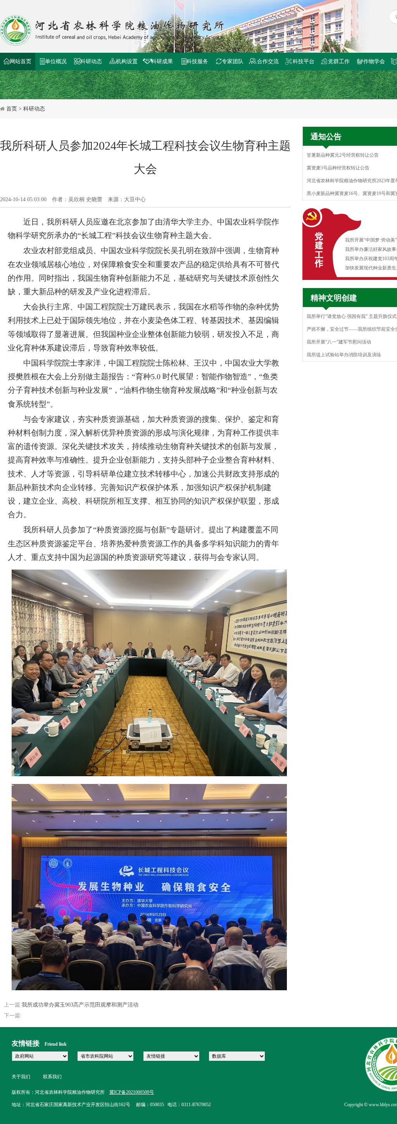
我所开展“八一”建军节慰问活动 (339, 342)
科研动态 (91, 61)
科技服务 (197, 61)
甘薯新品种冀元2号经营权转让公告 (343, 155)
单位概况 (56, 61)
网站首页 (20, 61)
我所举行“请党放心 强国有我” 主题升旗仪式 (352, 316)
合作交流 (268, 61)
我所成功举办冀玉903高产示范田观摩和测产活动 (80, 1005)
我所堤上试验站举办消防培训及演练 (344, 354)
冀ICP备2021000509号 (131, 1092)
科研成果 (162, 61)
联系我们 (52, 1076)
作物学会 (374, 61)
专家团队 (232, 61)
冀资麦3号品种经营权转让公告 (338, 168)
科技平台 (303, 61)
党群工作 (339, 61)
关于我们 (21, 1076)
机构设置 (127, 61)
